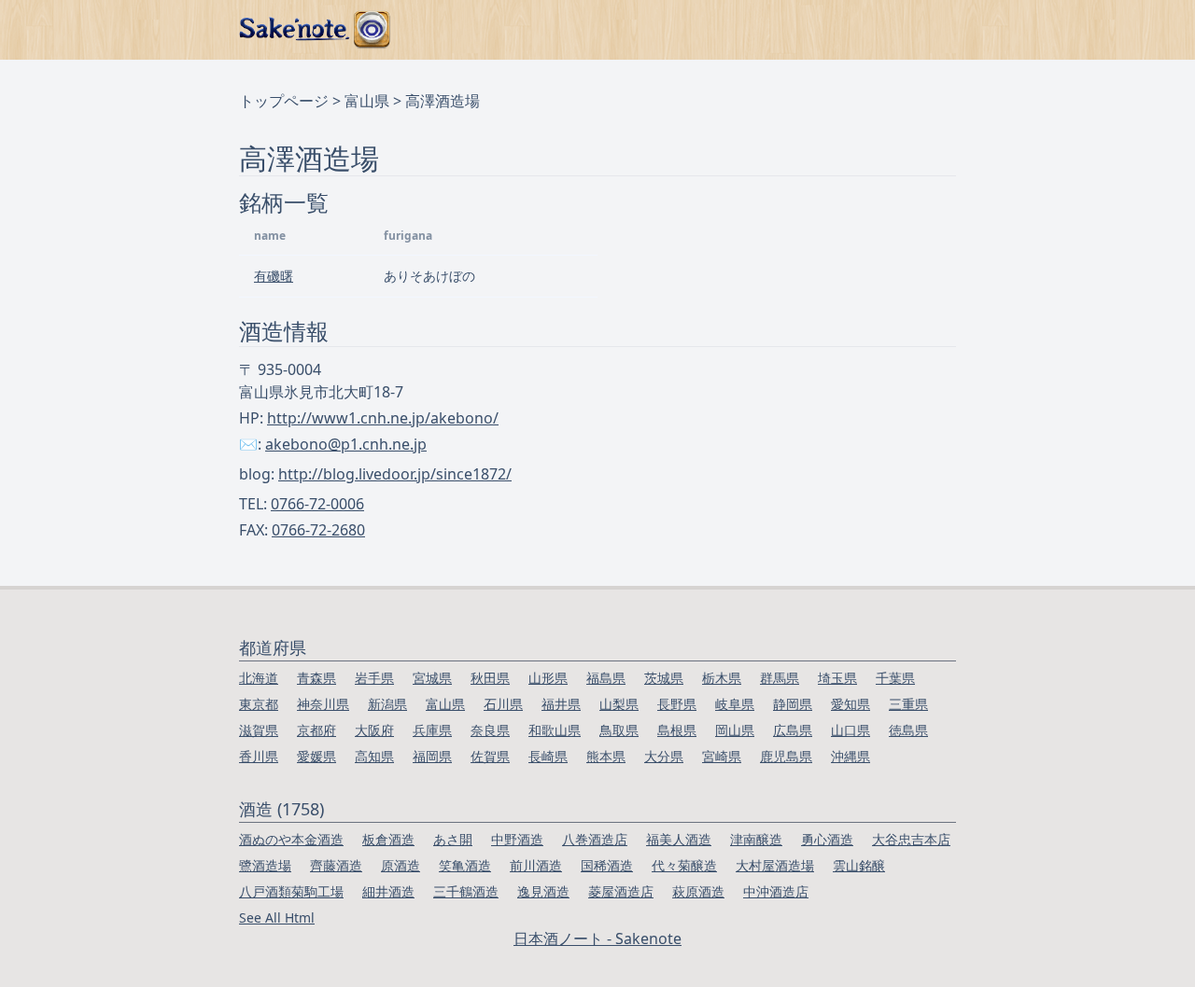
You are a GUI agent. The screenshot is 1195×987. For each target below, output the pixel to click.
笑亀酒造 (465, 865)
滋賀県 (258, 730)
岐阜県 (734, 704)
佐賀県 (490, 756)
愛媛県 (316, 756)
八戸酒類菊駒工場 (291, 891)
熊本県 (606, 756)
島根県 (676, 730)
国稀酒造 (607, 865)
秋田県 (490, 678)
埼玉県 (837, 678)
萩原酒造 (698, 891)
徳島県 (908, 730)
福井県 (561, 704)
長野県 (676, 704)
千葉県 (895, 678)
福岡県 (432, 756)
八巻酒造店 (594, 839)
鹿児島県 (786, 756)
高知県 (374, 756)
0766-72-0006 (317, 504)
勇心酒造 (827, 839)
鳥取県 (619, 730)
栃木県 (721, 678)
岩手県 (374, 678)
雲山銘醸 (859, 865)
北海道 (258, 678)
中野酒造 (517, 839)
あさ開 (452, 839)
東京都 (258, 704)
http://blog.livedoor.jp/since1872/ (395, 474)
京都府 (316, 730)
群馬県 (779, 678)
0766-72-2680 (318, 530)
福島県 (606, 678)
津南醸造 (756, 839)
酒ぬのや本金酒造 (291, 839)
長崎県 (548, 756)
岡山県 (734, 730)
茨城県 (663, 678)
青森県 (316, 678)
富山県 (366, 100)
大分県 (663, 756)
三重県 (908, 704)
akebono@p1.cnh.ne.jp (346, 444)
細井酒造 (388, 891)
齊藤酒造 (336, 865)
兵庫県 (432, 730)
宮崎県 (721, 756)
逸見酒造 (543, 891)
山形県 (548, 678)
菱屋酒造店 (621, 891)
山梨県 (619, 704)
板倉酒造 (388, 839)
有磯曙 (273, 276)
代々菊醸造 (684, 865)
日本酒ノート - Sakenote (597, 938)
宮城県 (432, 678)
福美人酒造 (678, 839)
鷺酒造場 (265, 865)
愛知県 (850, 704)
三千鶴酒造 (466, 891)
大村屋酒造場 (775, 865)
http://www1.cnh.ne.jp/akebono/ (383, 418)
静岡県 (792, 704)
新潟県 (387, 704)
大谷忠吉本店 (911, 839)
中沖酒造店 (775, 891)
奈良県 (490, 730)
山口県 (850, 730)
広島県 (792, 730)
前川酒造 (536, 865)
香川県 (258, 756)
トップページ (284, 100)
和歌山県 (554, 730)
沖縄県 (850, 756)
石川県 (503, 704)
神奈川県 (323, 704)
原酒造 (400, 865)
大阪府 (374, 730)
